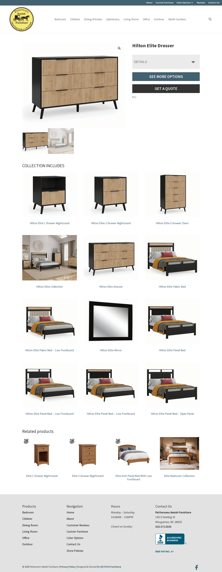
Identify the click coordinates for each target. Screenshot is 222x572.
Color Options (183, 2)
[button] (119, 48)
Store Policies (75, 551)
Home (70, 512)
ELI (134, 97)
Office (146, 19)
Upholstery (112, 19)
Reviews (201, 2)
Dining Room (30, 525)
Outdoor (159, 19)
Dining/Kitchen (93, 19)
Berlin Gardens (177, 19)
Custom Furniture (164, 2)
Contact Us (214, 2)
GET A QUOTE (166, 88)
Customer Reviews (78, 525)
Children (75, 19)
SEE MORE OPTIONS (166, 76)
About (149, 2)
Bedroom (60, 19)
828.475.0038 (163, 526)
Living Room (131, 19)
